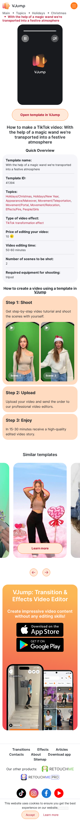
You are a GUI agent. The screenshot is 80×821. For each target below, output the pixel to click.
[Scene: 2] (57, 352)
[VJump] (13, 5)
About (36, 754)
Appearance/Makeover (21, 200)
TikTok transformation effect (25, 223)
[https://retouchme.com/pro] (40, 777)
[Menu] (74, 5)
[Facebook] (47, 793)
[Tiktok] (22, 793)
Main (6, 13)
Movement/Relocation (44, 205)
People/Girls (31, 209)
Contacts (16, 754)
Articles (62, 749)
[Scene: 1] (22, 352)
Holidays (38, 13)
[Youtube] (59, 793)
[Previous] (34, 572)
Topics (21, 13)
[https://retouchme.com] (58, 769)
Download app (59, 754)
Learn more (40, 548)
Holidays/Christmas (19, 196)
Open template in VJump (40, 115)
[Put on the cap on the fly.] (25, 697)
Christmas (58, 13)
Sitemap (40, 759)
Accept (30, 814)
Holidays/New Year (45, 196)
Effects (43, 749)
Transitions (21, 749)
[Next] (46, 572)
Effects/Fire (13, 209)
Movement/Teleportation (54, 200)
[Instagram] (34, 793)
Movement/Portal (17, 205)
